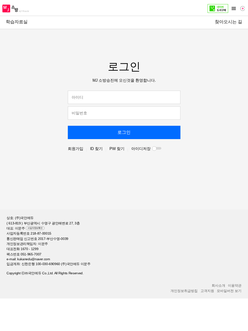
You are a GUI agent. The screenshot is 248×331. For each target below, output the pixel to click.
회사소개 (218, 285)
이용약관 (234, 285)
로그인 (124, 132)
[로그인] (242, 8)
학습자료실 (17, 21)
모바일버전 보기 (229, 291)
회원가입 (75, 149)
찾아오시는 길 (228, 21)
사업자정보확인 (35, 228)
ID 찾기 (96, 149)
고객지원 (207, 291)
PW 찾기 (116, 149)
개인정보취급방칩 (184, 291)
